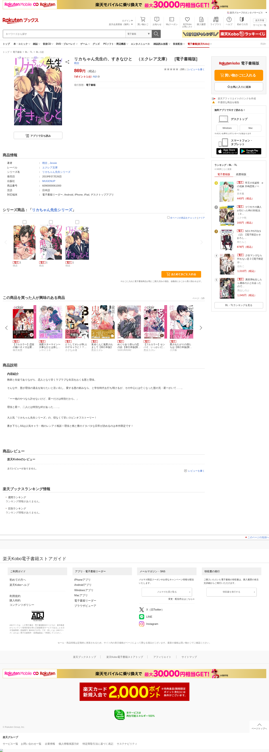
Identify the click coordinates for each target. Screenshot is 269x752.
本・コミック (21, 44)
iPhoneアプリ (82, 579)
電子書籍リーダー (85, 600)
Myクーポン (172, 24)
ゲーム (83, 44)
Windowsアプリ (84, 590)
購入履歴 (201, 24)
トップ (6, 44)
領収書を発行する (231, 592)
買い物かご (142, 24)
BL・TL (29, 52)
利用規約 (15, 596)
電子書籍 (17, 52)
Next (200, 327)
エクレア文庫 (50, 167)
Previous (6, 327)
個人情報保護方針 (69, 743)
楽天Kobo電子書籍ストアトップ (124, 656)
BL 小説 (40, 52)
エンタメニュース (140, 44)
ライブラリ (215, 24)
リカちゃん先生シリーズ (56, 171)
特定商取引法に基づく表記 (98, 743)
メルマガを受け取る (167, 592)
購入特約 (15, 600)
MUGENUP (48, 181)
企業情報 (50, 743)
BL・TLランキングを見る (238, 305)
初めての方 (242, 24)
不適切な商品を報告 (228, 102)
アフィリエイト (162, 656)
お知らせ (157, 24)
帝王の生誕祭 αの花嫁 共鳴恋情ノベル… (250, 186)
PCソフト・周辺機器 (114, 44)
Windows (227, 128)
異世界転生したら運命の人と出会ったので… (249, 283)
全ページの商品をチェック (183, 218)
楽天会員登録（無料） (120, 24)
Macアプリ (81, 595)
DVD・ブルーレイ (65, 44)
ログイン (126, 20)
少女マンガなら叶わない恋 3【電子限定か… (250, 258)
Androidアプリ (83, 584)
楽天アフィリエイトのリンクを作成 (237, 98)
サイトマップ (189, 656)
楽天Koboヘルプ (19, 584)
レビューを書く (196, 69)
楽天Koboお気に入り (187, 25)
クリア (201, 218)
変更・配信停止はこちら (180, 599)
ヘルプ (229, 24)
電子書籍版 (223, 174)
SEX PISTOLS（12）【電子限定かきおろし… (249, 234)
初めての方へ (18, 579)
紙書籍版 (241, 174)
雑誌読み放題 (161, 44)
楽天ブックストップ (84, 656)
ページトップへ (259, 728)
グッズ (96, 44)
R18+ (263, 44)
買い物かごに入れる (240, 75)
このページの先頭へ (258, 537)
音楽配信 (177, 44)
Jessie (53, 162)
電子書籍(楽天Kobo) (198, 44)
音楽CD (47, 44)
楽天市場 (259, 20)
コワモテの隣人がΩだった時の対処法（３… (249, 210)
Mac (251, 128)
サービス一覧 (259, 25)
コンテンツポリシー (22, 604)
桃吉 (76, 63)
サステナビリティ (127, 743)
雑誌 (35, 44)
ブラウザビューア (85, 605)
